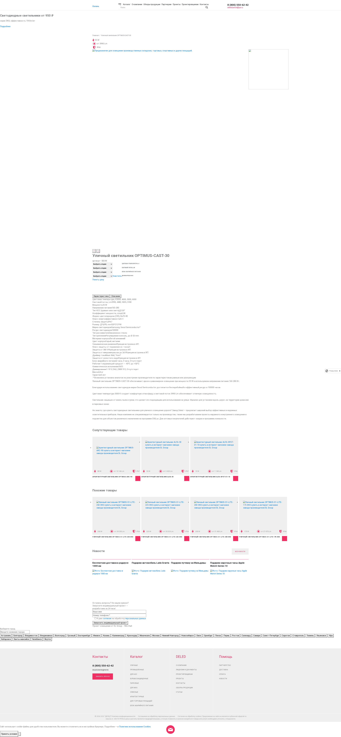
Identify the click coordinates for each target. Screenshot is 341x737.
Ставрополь (298, 635)
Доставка (223, 670)
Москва (155, 635)
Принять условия (9, 734)
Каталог (126, 4)
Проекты (176, 4)
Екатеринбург (84, 635)
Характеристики (101, 296)
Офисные (134, 692)
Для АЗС (133, 674)
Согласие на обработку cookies (189, 716)
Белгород (18, 635)
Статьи (179, 692)
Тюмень (310, 635)
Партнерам (166, 4)
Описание (115, 296)
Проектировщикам (190, 4)
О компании (137, 4)
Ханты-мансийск (21, 639)
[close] (339, 370)
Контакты (204, 4)
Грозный (71, 635)
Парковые (134, 683)
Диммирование (127, 275)
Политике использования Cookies (135, 726)
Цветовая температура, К (130, 263)
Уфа (331, 635)
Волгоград (60, 635)
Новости (223, 679)
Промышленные (137, 670)
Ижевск (96, 635)
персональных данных (135, 618)
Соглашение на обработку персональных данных (156, 716)
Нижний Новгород (170, 635)
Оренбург (208, 635)
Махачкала (145, 635)
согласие (107, 618)
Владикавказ (46, 635)
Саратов (286, 635)
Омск (198, 635)
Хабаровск (6, 639)
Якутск (47, 639)
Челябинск (37, 639)
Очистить (117, 276)
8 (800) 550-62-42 (238, 5)
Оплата (222, 674)
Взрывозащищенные (139, 679)
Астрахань (6, 635)
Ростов (235, 635)
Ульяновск (321, 635)
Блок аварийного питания (131, 271)
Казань (95, 6)
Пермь (227, 635)
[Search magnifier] (207, 7)
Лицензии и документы (186, 670)
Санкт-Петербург (271, 635)
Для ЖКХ (133, 688)
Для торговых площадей (141, 701)
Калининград (118, 635)
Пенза (218, 635)
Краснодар (132, 635)
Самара (256, 635)
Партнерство (225, 665)
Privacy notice (333, 371)
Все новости (240, 551)
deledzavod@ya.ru (235, 7)
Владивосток (31, 635)
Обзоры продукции (151, 4)
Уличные (134, 665)
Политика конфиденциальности (123, 716)
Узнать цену (98, 279)
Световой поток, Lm (128, 267)
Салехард (246, 635)
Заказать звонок (103, 676)
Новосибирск (187, 635)
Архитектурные (137, 697)
